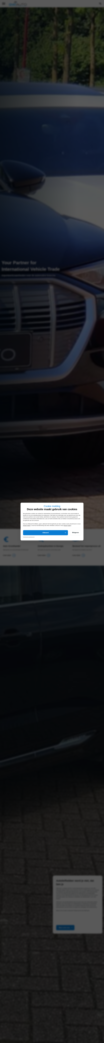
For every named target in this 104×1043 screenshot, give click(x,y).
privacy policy (26, 525)
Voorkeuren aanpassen (29, 537)
